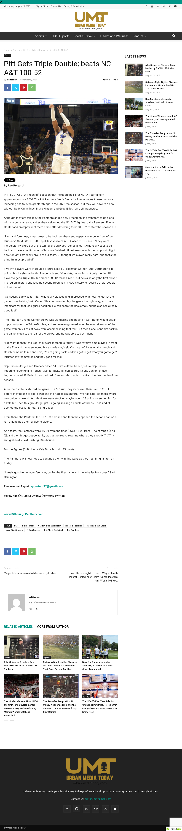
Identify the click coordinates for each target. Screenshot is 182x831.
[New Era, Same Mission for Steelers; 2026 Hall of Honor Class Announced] (100, 647)
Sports (39, 36)
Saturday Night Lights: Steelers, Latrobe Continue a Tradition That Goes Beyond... (161, 85)
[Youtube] (175, 6)
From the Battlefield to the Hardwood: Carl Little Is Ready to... (160, 170)
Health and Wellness (114, 36)
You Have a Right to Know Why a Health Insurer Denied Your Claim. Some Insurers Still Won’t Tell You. (93, 577)
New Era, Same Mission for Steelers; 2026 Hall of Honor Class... (159, 102)
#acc (16, 525)
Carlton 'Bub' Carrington (49, 525)
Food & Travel (83, 36)
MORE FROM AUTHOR (52, 626)
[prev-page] (6, 722)
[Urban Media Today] (91, 20)
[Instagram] (152, 6)
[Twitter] (169, 6)
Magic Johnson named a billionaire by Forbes (30, 573)
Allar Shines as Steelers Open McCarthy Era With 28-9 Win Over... (160, 68)
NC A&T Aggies (33, 530)
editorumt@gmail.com (98, 798)
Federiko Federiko (73, 525)
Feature (138, 36)
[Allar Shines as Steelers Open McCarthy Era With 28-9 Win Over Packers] (21, 647)
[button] (174, 36)
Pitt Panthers (73, 530)
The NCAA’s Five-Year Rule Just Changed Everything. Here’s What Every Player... (161, 153)
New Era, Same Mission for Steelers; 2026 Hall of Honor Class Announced (97, 665)
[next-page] (12, 722)
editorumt (12, 79)
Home (7, 49)
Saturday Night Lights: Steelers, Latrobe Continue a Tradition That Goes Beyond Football (60, 665)
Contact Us (56, 6)
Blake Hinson (28, 525)
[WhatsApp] (32, 87)
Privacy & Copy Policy (74, 6)
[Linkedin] (157, 6)
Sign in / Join (42, 6)
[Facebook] (146, 6)
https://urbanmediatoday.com (42, 602)
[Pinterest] (23, 87)
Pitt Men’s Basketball (53, 530)
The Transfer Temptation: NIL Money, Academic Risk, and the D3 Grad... (161, 136)
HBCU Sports (60, 36)
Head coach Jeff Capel (96, 525)
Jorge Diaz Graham (14, 530)
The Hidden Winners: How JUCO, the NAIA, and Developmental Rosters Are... (161, 119)
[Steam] (163, 6)
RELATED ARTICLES (18, 626)
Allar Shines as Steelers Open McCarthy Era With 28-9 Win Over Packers (21, 665)
